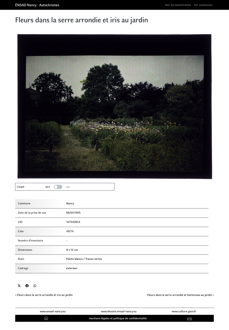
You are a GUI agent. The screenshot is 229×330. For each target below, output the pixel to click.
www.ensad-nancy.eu (53, 311)
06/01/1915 (73, 212)
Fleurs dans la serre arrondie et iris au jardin (44, 295)
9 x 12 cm (72, 249)
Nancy (70, 203)
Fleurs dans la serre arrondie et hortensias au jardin (180, 295)
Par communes (203, 5)
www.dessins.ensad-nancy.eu (119, 311)
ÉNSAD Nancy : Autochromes (37, 4)
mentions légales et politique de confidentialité (118, 318)
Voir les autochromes (178, 5)
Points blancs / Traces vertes (84, 259)
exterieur (72, 268)
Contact (190, 318)
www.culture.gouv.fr (184, 311)
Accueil (46, 318)
